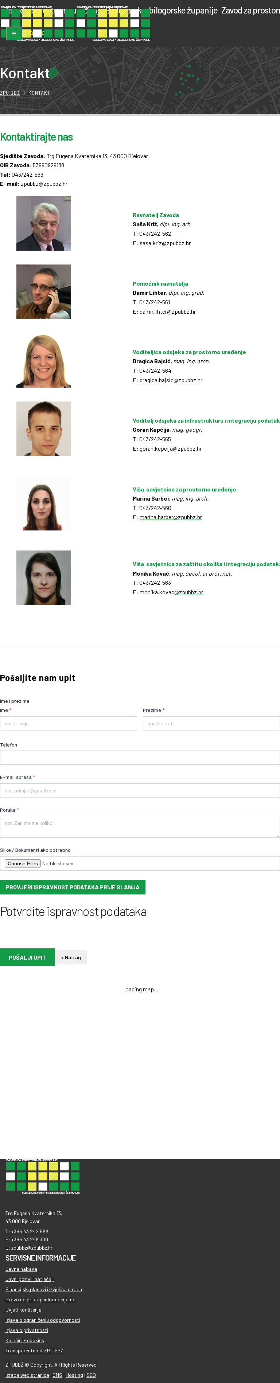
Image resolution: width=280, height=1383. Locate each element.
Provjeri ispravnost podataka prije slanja (73, 887)
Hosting (74, 1375)
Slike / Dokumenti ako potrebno (35, 850)
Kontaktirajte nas (36, 136)
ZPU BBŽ (10, 93)
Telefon (8, 744)
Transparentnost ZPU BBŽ (34, 1350)
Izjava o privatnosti (26, 1330)
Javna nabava (21, 1269)
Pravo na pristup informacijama (40, 1299)
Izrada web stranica (27, 1375)
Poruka (9, 810)
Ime (5, 710)
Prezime (153, 710)
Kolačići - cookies (24, 1340)
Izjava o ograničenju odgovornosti (42, 1320)
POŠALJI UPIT (27, 957)
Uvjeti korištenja (23, 1309)
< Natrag (71, 957)
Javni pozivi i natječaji (29, 1279)
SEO (91, 1375)
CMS (57, 1375)
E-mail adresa (17, 777)
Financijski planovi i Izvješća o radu (43, 1289)
